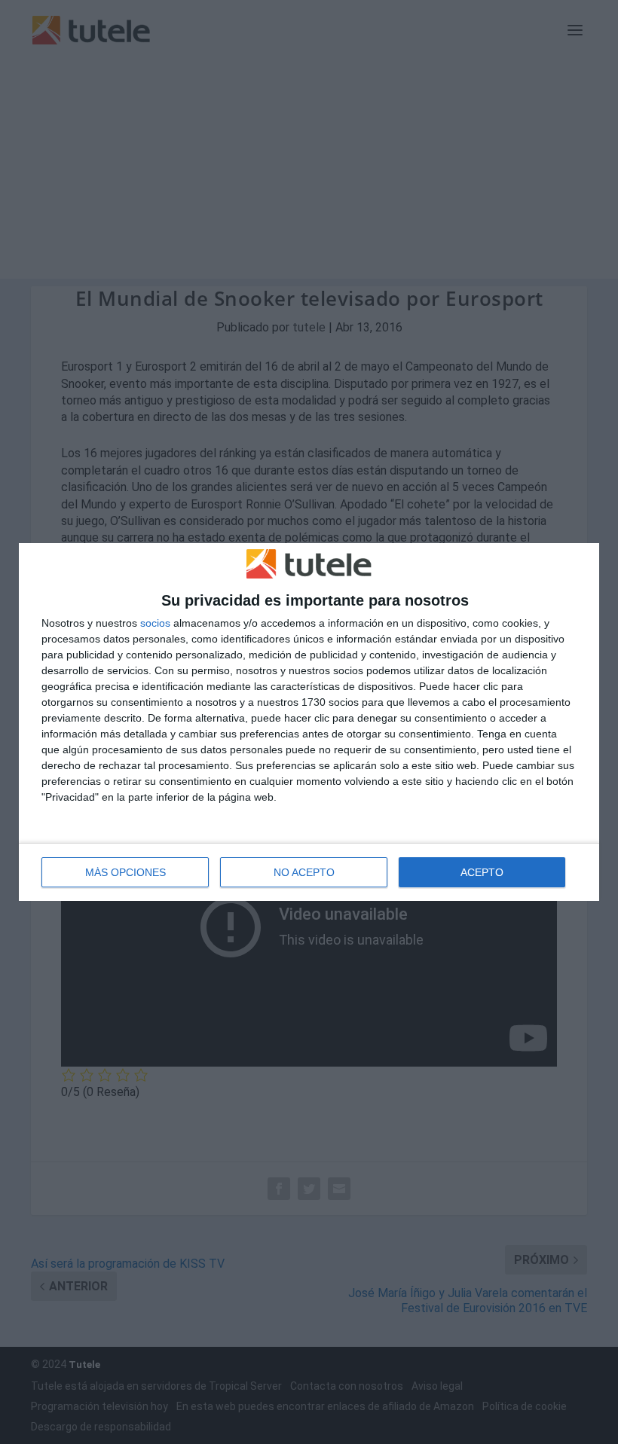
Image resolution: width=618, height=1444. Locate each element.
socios (155, 623)
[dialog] (309, 722)
